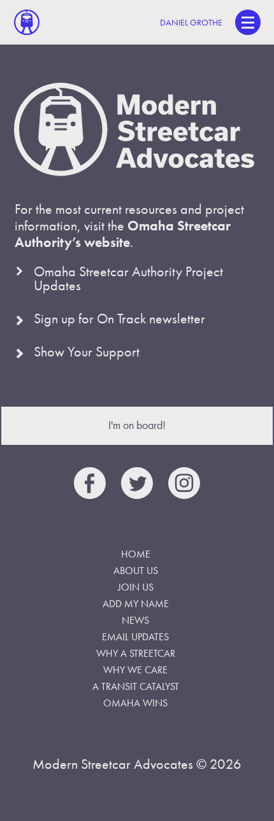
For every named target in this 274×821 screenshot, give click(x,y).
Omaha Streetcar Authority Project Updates (128, 278)
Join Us (136, 587)
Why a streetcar (135, 653)
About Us (135, 570)
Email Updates (135, 636)
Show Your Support (87, 351)
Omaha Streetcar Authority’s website (123, 233)
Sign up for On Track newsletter (119, 318)
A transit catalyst (135, 686)
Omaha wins (135, 703)
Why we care (135, 670)
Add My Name (136, 603)
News (135, 620)
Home (135, 554)
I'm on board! (137, 425)
